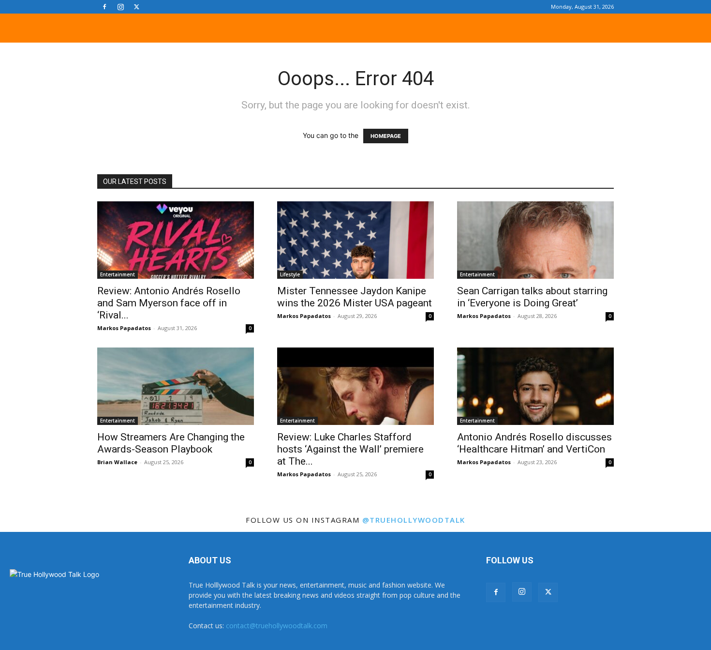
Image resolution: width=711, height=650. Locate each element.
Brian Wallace (117, 462)
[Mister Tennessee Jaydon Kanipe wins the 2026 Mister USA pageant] (355, 240)
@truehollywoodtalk (413, 520)
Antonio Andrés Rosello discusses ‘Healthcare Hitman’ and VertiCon (534, 443)
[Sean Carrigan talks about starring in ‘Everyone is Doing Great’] (535, 240)
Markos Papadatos (124, 328)
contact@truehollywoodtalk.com (276, 625)
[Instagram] (120, 7)
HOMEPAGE (385, 136)
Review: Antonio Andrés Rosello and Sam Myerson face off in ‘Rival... (168, 303)
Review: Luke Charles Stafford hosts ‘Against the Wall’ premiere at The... (350, 449)
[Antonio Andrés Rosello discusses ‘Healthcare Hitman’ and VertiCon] (535, 386)
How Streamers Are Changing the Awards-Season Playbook (171, 443)
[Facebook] (104, 7)
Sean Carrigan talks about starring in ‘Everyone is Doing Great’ (532, 297)
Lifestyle (290, 274)
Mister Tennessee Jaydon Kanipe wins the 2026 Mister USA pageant (354, 297)
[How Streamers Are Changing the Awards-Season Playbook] (175, 386)
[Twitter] (136, 7)
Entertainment (117, 274)
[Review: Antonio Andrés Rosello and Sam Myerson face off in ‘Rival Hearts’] (175, 240)
